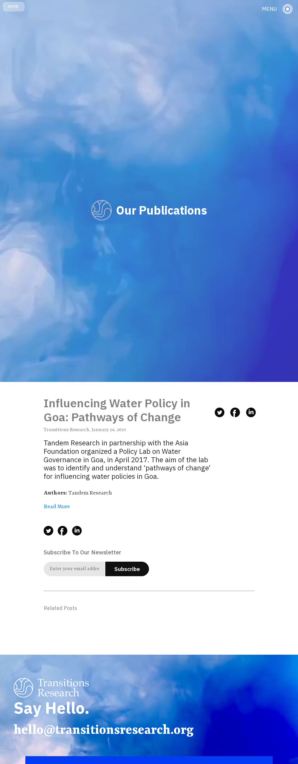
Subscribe (127, 568)
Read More (57, 507)
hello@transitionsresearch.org (104, 730)
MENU (269, 9)
